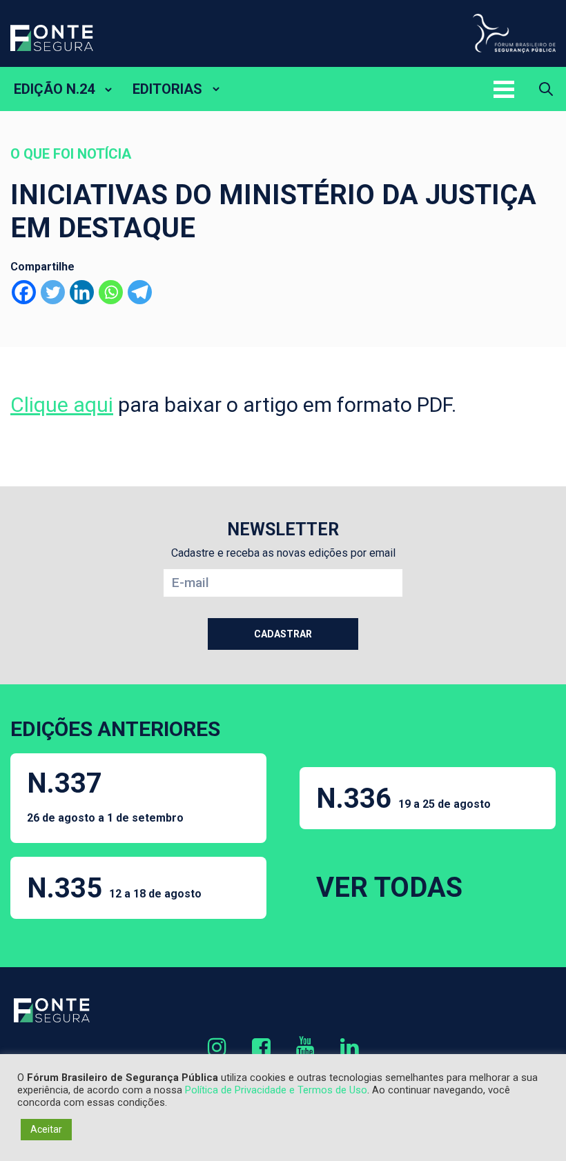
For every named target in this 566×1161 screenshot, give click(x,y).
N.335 (114, 888)
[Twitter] (53, 292)
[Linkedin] (82, 292)
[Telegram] (140, 292)
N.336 (403, 798)
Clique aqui (61, 405)
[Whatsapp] (111, 292)
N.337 (105, 795)
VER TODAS (389, 887)
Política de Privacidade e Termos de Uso (276, 1090)
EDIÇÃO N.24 (54, 89)
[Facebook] (24, 292)
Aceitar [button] (46, 1129)
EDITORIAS (167, 89)
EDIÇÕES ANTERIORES (115, 729)
